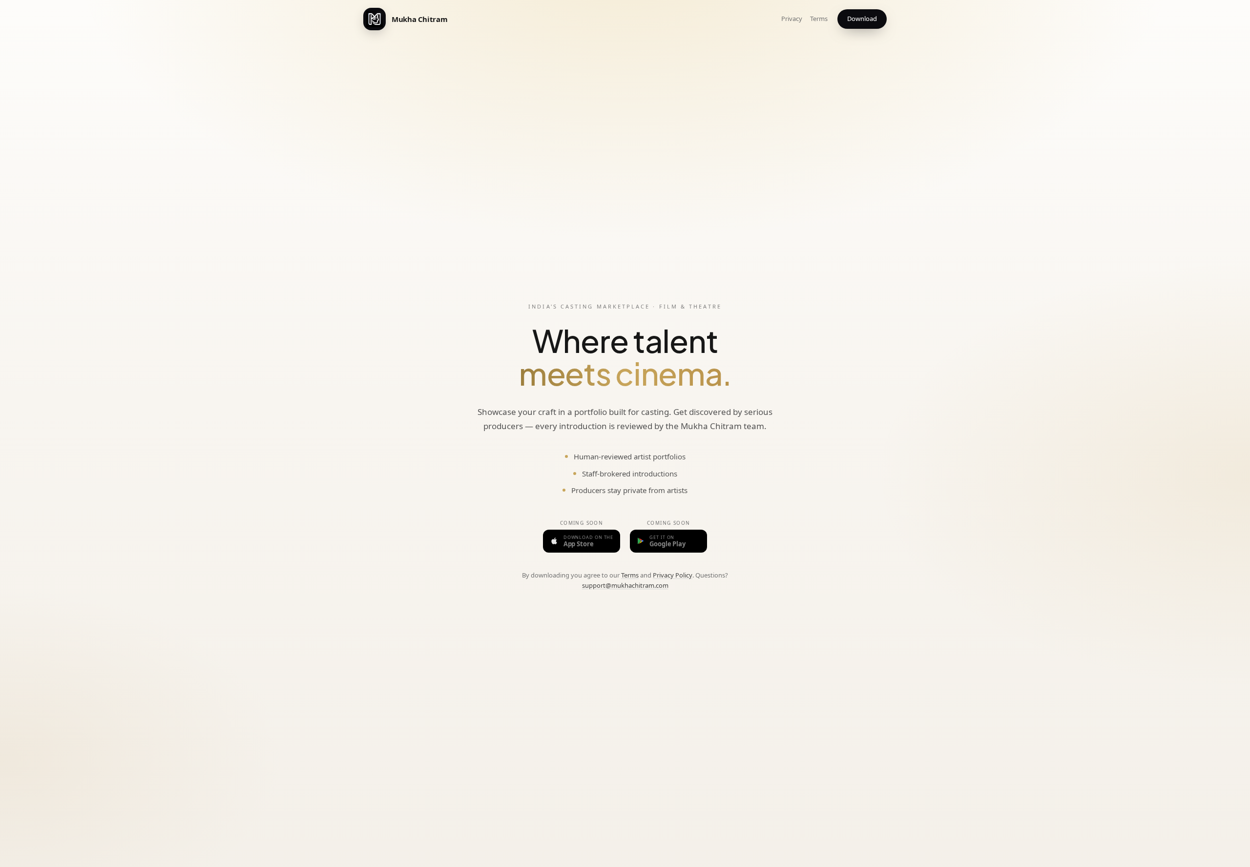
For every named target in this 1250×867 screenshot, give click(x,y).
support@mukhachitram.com (625, 585)
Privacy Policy (672, 575)
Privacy (791, 18)
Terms (819, 18)
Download (862, 18)
